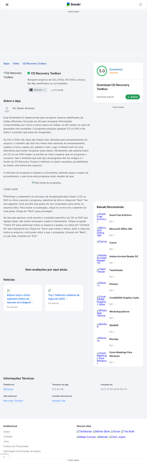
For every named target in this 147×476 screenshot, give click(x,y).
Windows (8, 389)
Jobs (6, 441)
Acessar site (58, 400)
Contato (7, 436)
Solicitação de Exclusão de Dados (22, 451)
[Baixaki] (102, 436)
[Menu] (7, 4)
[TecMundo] (84, 431)
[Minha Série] (101, 431)
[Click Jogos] (117, 436)
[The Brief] (127, 431)
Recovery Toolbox (13, 400)
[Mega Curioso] (86, 436)
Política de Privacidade (15, 446)
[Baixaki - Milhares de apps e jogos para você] (73, 4)
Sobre (6, 431)
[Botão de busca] (140, 4)
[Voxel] (115, 431)
